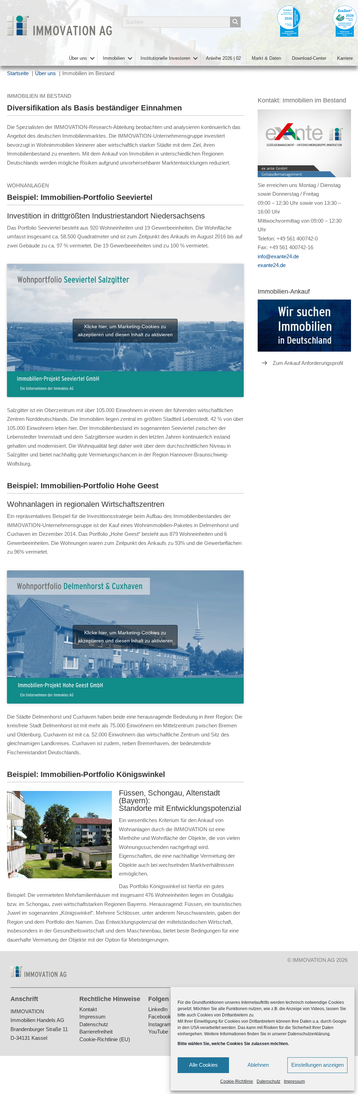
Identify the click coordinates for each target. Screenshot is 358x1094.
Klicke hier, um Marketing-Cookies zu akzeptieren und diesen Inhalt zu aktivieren (125, 330)
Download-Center (309, 58)
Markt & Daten (266, 58)
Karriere (345, 58)
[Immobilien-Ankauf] (304, 325)
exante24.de (272, 265)
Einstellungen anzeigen (317, 1065)
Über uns (78, 58)
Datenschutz (268, 1081)
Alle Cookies (203, 1065)
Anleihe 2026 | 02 (223, 58)
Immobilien (114, 58)
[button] (92, 58)
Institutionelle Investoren (165, 58)
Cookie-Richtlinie (236, 1081)
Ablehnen (258, 1065)
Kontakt (88, 1009)
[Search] (235, 22)
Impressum (294, 1081)
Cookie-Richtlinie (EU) (104, 1039)
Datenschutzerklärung (309, 1033)
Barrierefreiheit (96, 1032)
